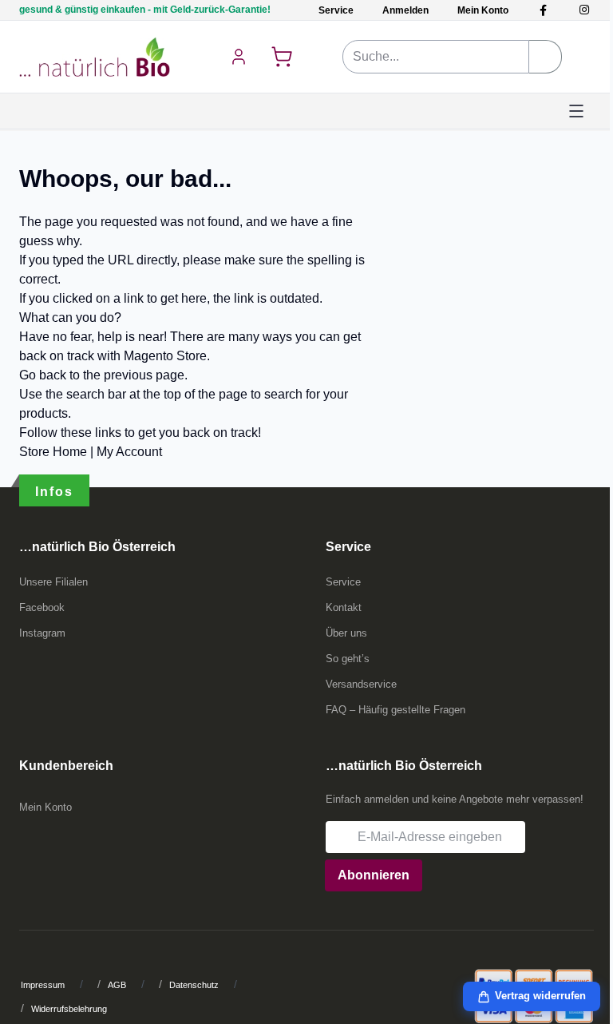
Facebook (42, 607)
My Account (129, 451)
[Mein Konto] (238, 56)
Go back (42, 375)
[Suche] (545, 56)
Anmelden (405, 10)
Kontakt (344, 607)
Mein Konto (482, 10)
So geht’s (348, 659)
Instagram (42, 633)
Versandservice (361, 684)
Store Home (53, 451)
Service (336, 10)
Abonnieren (373, 875)
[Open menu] (576, 111)
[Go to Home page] (94, 57)
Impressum (43, 985)
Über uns (346, 633)
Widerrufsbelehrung (69, 1009)
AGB (117, 985)
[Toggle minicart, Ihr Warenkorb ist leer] (282, 57)
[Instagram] (584, 10)
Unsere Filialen (53, 582)
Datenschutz (194, 985)
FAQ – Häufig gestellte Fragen (395, 710)
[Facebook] (543, 10)
